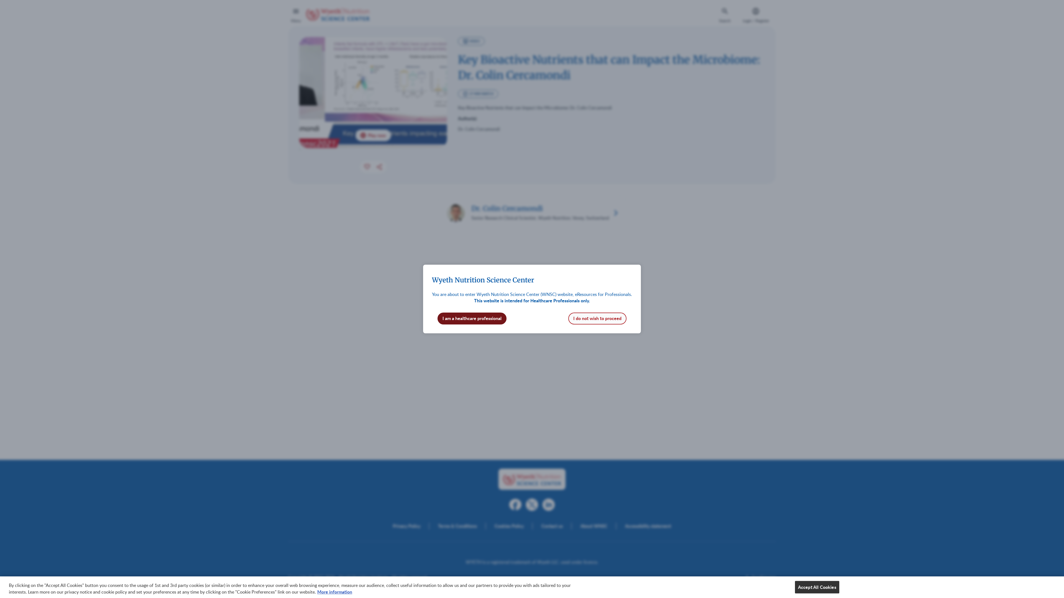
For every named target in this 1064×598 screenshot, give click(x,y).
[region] (532, 587)
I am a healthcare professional (472, 318)
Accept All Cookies (817, 587)
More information (334, 592)
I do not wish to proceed (597, 318)
